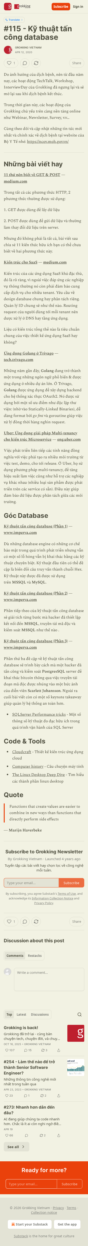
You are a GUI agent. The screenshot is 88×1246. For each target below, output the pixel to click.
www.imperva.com (20, 533)
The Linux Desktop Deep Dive (38, 775)
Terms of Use (67, 893)
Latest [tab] (21, 1014)
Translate (14, 19)
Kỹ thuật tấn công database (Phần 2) (36, 593)
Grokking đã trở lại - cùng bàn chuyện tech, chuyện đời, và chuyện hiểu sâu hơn (32, 1036)
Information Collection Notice (52, 898)
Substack (21, 1236)
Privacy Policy (43, 903)
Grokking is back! (21, 1027)
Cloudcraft (21, 752)
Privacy (58, 1208)
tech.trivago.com (18, 360)
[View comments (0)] (25, 63)
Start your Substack (32, 1224)
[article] (44, 1039)
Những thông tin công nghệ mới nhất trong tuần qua (30, 1081)
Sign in (78, 6)
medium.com (15, 181)
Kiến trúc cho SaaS (20, 262)
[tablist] (24, 955)
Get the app (67, 1224)
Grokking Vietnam (28, 47)
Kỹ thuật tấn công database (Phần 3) (36, 641)
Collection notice (44, 1212)
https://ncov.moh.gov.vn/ (48, 142)
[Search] (79, 1014)
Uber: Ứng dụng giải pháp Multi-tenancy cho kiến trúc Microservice (40, 436)
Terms (71, 1208)
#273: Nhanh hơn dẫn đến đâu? (29, 1110)
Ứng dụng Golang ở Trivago (29, 353)
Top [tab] (9, 1014)
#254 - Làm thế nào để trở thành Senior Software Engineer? (29, 1067)
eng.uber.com (69, 439)
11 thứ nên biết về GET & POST (32, 175)
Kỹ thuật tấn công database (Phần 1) (36, 526)
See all (13, 1146)
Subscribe (61, 6)
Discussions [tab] (40, 1014)
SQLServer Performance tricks (39, 714)
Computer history (27, 766)
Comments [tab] (15, 956)
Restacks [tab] (35, 956)
